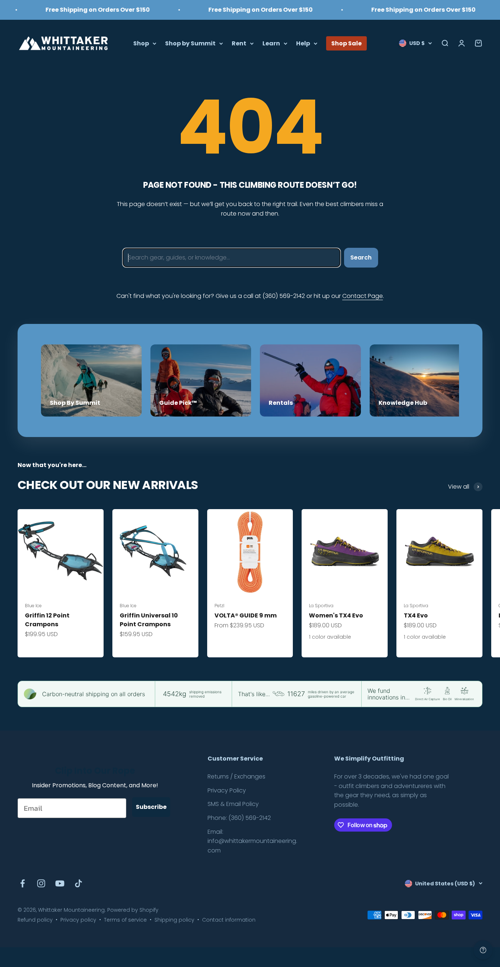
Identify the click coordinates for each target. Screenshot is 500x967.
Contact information (228, 919)
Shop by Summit (190, 43)
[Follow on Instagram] (41, 883)
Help (303, 43)
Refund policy (35, 919)
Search (361, 257)
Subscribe (151, 807)
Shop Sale (346, 43)
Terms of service (125, 919)
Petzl (219, 605)
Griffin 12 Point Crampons (47, 619)
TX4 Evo (416, 615)
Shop (141, 43)
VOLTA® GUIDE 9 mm (245, 615)
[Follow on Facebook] (22, 883)
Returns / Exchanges (236, 776)
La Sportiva (321, 605)
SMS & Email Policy (233, 804)
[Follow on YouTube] (60, 883)
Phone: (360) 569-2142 (239, 818)
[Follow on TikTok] (78, 883)
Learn (271, 43)
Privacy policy (78, 919)
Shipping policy (174, 919)
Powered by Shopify (132, 910)
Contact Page (362, 296)
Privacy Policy (227, 790)
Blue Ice (33, 605)
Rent (239, 43)
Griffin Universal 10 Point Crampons (149, 619)
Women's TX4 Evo (336, 615)
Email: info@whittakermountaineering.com (252, 841)
